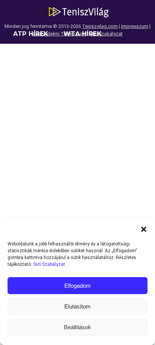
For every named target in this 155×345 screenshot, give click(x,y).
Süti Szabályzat (49, 264)
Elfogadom (77, 285)
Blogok (28, 79)
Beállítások (77, 327)
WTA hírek (83, 33)
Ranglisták (34, 56)
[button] (143, 229)
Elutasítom (77, 306)
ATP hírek (31, 33)
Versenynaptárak (104, 56)
